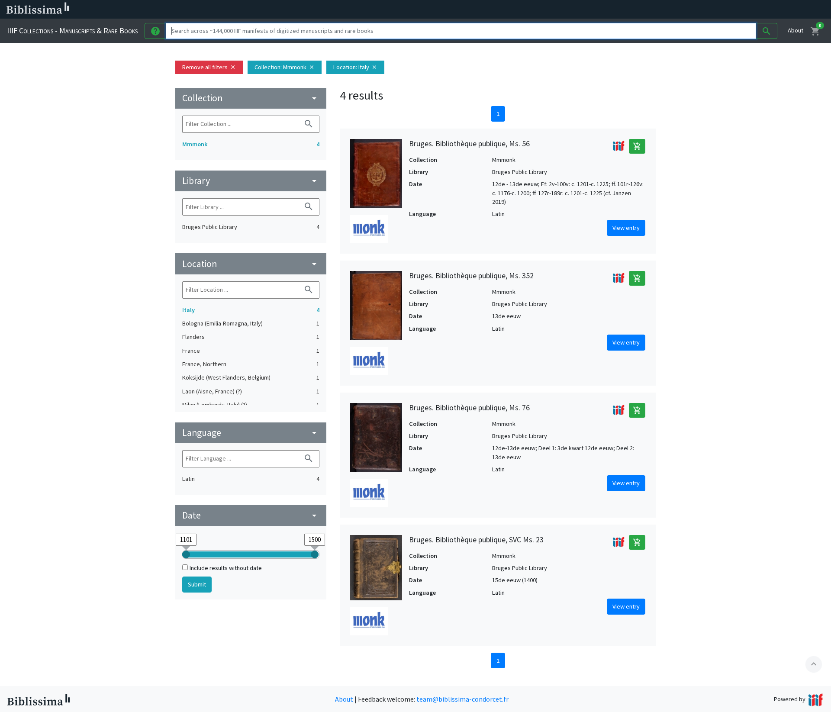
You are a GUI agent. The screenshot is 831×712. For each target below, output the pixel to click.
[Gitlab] (485, 9)
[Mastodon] (443, 9)
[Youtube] (457, 9)
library (250, 181)
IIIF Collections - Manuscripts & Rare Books (72, 30)
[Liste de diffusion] (402, 9)
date (250, 515)
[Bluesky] (429, 9)
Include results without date (226, 568)
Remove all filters (209, 67)
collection (250, 98)
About (795, 30)
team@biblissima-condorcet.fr (462, 699)
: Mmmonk (284, 67)
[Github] (471, 9)
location (250, 264)
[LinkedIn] (415, 9)
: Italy (355, 67)
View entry (626, 228)
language (250, 432)
